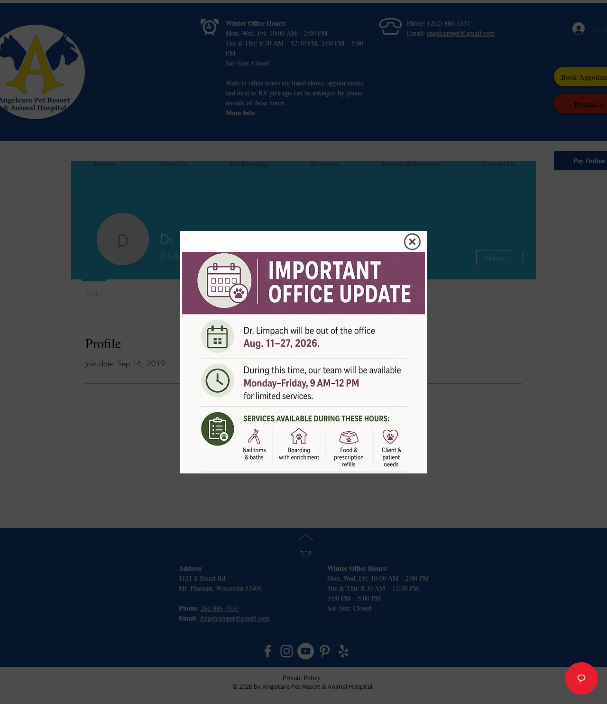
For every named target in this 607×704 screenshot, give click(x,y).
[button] (412, 241)
